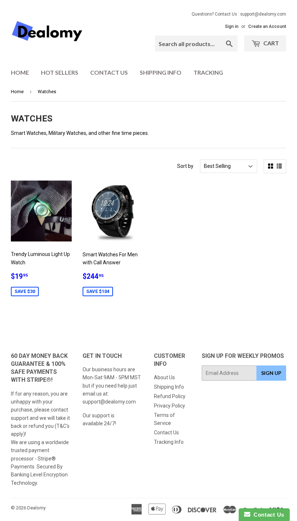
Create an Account (267, 26)
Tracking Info (169, 442)
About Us (164, 377)
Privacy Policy (169, 406)
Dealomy (36, 507)
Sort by (185, 166)
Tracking (208, 72)
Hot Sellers (59, 72)
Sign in (231, 26)
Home (20, 72)
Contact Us (109, 72)
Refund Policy (169, 396)
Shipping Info (160, 72)
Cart (270, 43)
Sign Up (271, 373)
